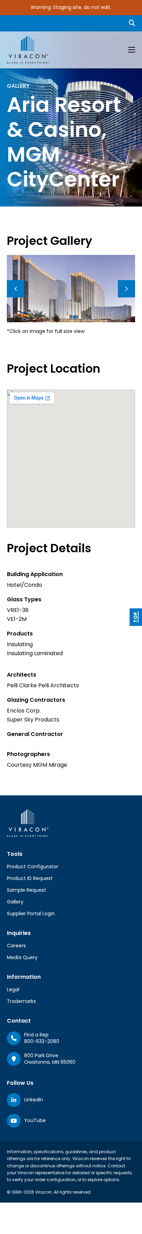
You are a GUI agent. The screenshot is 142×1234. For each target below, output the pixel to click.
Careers (16, 945)
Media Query (22, 957)
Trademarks (21, 1001)
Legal (13, 989)
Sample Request (26, 890)
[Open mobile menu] (131, 49)
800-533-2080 (41, 1041)
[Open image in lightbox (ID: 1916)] (71, 288)
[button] (67, 317)
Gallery (15, 901)
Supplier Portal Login (31, 913)
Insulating (20, 644)
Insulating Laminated (35, 653)
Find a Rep (36, 1035)
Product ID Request (30, 878)
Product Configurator (32, 866)
